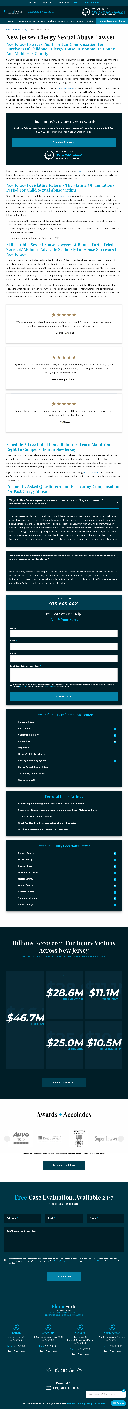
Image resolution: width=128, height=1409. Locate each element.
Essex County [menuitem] (25, 859)
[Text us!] (118, 1404)
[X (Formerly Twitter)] (48, 1370)
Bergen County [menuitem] (26, 853)
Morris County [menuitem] (25, 879)
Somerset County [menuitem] (27, 898)
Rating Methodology (64, 1165)
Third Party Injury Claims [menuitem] (31, 773)
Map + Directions (16, 1351)
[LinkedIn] (56, 1370)
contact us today (91, 472)
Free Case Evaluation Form (77, 132)
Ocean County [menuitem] (26, 885)
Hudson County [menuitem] (26, 866)
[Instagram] (80, 1370)
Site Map (71, 1403)
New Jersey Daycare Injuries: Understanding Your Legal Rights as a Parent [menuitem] (58, 810)
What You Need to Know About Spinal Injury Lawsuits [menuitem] (47, 823)
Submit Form (64, 696)
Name (13, 628)
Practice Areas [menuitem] (24, 21)
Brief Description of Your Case (25, 666)
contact (83, 171)
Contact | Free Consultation (112, 21)
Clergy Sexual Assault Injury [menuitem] (33, 767)
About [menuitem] (11, 21)
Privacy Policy (23, 686)
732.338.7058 (84, 1349)
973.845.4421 (20, 1346)
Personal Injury (19, 30)
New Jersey (65, 196)
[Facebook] (64, 1370)
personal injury (65, 88)
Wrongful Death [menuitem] (27, 780)
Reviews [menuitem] (52, 21)
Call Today (64, 601)
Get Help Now (64, 1277)
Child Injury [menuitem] (24, 741)
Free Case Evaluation (64, 142)
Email (13, 641)
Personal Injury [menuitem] (26, 722)
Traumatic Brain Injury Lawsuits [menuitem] (35, 816)
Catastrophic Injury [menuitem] (28, 735)
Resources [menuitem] (63, 21)
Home (7, 30)
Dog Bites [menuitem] (23, 748)
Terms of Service (50, 686)
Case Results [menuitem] (39, 21)
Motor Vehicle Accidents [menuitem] (31, 754)
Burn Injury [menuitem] (24, 728)
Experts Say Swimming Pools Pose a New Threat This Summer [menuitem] (52, 803)
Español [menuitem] (89, 21)
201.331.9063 (116, 1346)
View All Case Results (64, 1082)
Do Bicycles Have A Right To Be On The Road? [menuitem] (43, 829)
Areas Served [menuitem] (77, 21)
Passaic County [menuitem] (26, 892)
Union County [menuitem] (25, 904)
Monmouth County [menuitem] (28, 872)
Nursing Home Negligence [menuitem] (32, 760)
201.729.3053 (51, 1346)
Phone (14, 653)
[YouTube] (72, 1370)
